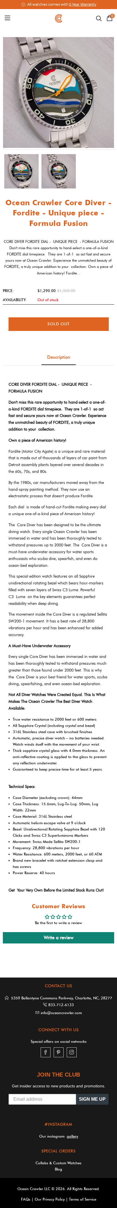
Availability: (15, 299)
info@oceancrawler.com (61, 1012)
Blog (58, 1169)
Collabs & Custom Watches (58, 1163)
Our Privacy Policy (50, 1199)
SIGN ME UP (92, 1099)
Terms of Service (82, 1199)
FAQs (25, 1199)
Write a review (59, 937)
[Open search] (99, 18)
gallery (72, 1136)
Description (58, 357)
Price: (8, 290)
